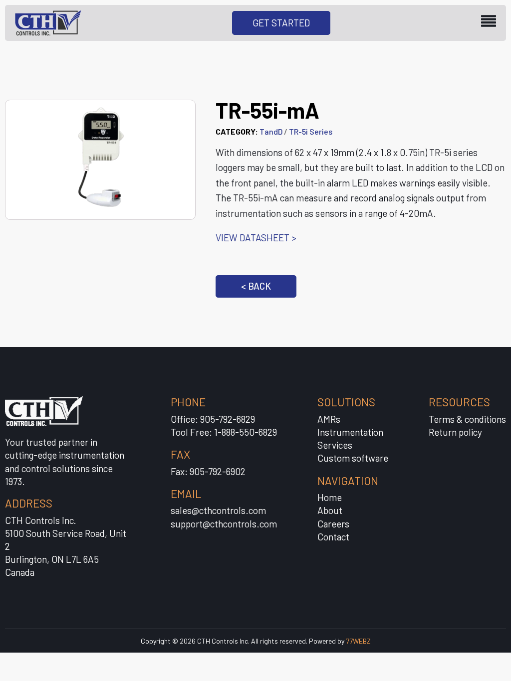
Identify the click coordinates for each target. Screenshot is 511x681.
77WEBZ (358, 641)
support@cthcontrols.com (224, 523)
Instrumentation (350, 432)
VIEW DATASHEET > (256, 237)
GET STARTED (281, 22)
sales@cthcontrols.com (218, 510)
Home (329, 497)
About (329, 510)
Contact (333, 536)
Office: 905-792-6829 (213, 419)
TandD (270, 131)
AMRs (328, 419)
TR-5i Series (310, 131)
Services (334, 445)
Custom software (352, 458)
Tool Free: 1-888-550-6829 (224, 432)
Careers (333, 523)
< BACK (256, 286)
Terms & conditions (467, 419)
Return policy (455, 432)
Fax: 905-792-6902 (208, 471)
